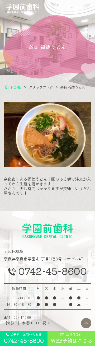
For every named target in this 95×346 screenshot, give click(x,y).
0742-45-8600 (52, 271)
